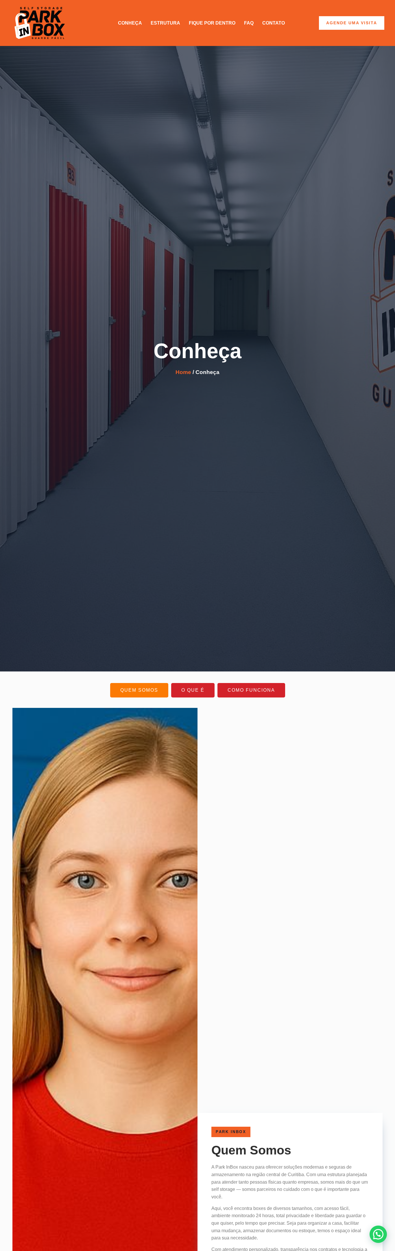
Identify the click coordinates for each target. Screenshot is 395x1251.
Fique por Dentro (212, 23)
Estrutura (165, 23)
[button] (378, 1234)
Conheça (130, 23)
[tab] (139, 690)
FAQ (249, 23)
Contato (273, 23)
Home (183, 372)
